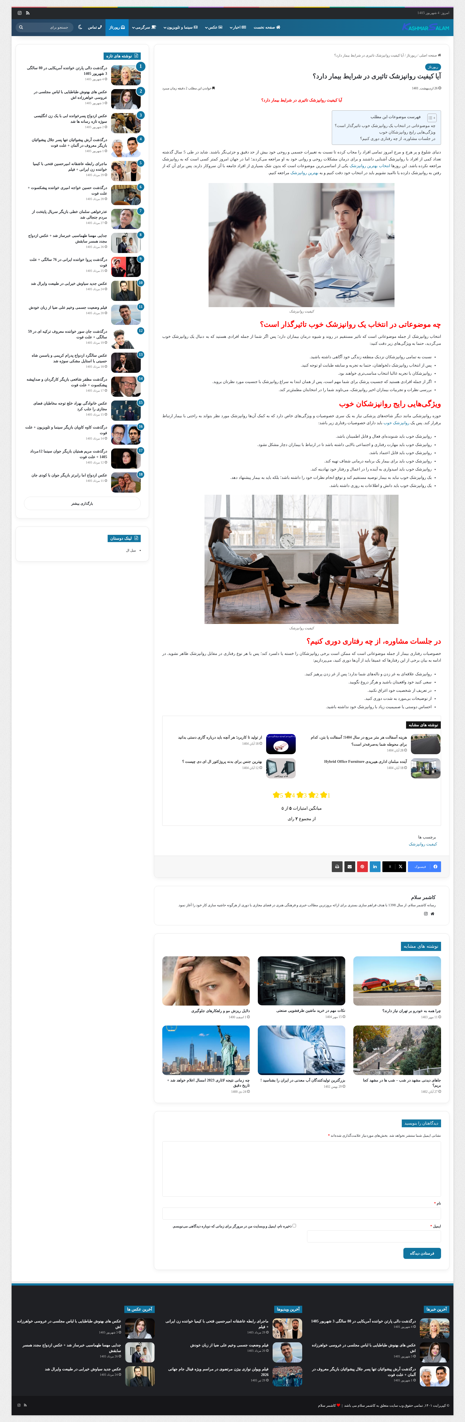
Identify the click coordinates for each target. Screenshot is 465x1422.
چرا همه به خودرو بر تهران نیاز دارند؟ (411, 1011)
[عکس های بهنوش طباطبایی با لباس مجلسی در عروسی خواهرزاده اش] (126, 99)
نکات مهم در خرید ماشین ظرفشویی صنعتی (310, 1011)
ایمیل (435, 1226)
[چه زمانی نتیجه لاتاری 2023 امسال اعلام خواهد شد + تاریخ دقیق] (206, 1050)
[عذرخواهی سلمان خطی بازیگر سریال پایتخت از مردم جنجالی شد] (126, 219)
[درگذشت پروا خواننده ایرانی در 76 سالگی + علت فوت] (126, 267)
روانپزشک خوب (396, 423)
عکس (213, 27)
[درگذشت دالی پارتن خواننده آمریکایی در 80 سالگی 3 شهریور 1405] (126, 75)
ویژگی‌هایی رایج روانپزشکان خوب (407, 132)
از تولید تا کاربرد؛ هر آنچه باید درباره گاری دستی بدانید (220, 737)
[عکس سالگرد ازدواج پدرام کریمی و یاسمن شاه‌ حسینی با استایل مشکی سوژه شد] (126, 363)
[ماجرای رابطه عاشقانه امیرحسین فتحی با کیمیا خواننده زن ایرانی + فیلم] (126, 171)
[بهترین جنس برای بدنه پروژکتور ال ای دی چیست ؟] (281, 768)
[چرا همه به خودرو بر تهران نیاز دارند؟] (397, 981)
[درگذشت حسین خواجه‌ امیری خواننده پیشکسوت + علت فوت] (126, 195)
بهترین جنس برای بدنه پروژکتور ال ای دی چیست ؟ (222, 762)
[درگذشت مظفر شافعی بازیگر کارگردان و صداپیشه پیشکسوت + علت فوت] (126, 387)
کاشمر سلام (423, 897)
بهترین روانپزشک (304, 173)
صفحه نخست (265, 27)
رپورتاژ (115, 27)
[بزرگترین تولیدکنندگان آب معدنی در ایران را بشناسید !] (301, 1050)
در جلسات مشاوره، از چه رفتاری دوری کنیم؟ (397, 138)
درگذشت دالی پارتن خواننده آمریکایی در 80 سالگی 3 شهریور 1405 (363, 1321)
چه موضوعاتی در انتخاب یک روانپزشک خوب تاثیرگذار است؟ (385, 126)
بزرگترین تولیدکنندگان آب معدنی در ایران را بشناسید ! (302, 1080)
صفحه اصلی (428, 55)
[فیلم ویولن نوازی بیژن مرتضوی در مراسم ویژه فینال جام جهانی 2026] (287, 1376)
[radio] (278, 795)
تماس (93, 27)
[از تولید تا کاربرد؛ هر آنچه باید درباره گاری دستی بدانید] (281, 744)
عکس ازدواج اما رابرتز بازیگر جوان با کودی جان (69, 475)
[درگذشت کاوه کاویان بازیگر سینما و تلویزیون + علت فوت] (126, 434)
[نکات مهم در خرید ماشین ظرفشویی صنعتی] (301, 980)
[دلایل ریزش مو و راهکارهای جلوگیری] (206, 981)
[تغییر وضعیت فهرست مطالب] (429, 117)
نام (437, 1203)
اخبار (237, 27)
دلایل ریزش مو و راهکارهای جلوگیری (220, 1011)
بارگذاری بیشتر (82, 503)
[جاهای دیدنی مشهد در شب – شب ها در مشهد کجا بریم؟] (397, 1050)
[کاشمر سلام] (425, 27)
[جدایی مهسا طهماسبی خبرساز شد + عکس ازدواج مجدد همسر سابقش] (126, 243)
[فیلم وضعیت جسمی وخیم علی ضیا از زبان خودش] (126, 315)
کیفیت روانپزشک (423, 844)
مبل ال (131, 550)
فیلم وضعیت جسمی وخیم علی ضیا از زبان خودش (68, 308)
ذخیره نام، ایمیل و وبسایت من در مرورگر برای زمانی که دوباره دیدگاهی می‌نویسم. (232, 1226)
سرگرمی (143, 27)
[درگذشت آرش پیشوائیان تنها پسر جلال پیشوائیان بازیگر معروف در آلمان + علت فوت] (126, 147)
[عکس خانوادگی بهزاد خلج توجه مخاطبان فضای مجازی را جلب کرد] (126, 411)
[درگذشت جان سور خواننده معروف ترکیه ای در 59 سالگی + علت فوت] (126, 339)
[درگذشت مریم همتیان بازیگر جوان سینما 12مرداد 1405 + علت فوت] (126, 458)
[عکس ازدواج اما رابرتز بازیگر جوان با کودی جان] (126, 482)
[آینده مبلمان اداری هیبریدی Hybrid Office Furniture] (426, 768)
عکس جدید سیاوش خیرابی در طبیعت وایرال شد (69, 284)
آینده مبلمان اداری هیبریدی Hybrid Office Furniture (365, 762)
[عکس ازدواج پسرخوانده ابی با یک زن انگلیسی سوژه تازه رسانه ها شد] (126, 123)
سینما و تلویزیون (180, 27)
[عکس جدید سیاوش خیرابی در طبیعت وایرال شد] (126, 291)
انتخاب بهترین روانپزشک (369, 166)
